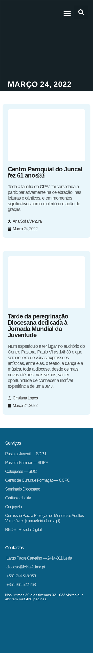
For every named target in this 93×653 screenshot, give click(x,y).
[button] (67, 13)
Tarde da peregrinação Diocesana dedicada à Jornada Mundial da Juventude (38, 325)
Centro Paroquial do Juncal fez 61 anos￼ (45, 172)
